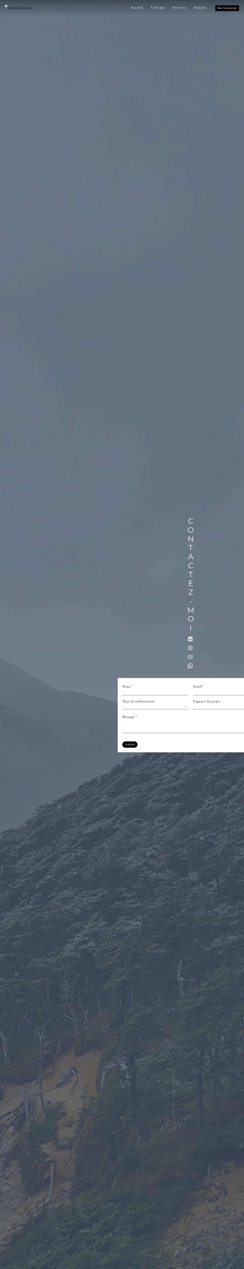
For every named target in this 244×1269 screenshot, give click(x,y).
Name (127, 686)
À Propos (157, 7)
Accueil (137, 7)
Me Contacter (227, 8)
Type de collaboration (138, 701)
